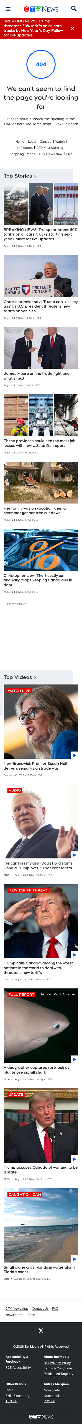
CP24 (9, 1390)
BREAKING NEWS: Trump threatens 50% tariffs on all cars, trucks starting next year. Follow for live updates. (40, 234)
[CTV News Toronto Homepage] (41, 9)
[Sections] (8, 9)
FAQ (55, 1308)
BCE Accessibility (18, 1367)
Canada (45, 141)
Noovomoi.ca (53, 1395)
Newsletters (14, 1315)
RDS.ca (49, 1401)
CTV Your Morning (49, 147)
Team (31, 1315)
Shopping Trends (22, 154)
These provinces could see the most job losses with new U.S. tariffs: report (40, 443)
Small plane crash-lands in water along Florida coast (39, 1269)
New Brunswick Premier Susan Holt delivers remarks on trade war (35, 766)
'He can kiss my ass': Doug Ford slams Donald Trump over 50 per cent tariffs (38, 865)
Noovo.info (52, 1390)
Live (69, 154)
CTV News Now (50, 154)
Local (32, 141)
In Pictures (25, 147)
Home (19, 141)
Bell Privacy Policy (57, 1363)
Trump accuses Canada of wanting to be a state (41, 1169)
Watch (60, 141)
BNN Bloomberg (17, 1395)
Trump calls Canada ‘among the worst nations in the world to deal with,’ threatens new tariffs (38, 968)
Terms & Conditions (58, 1368)
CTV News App (16, 1308)
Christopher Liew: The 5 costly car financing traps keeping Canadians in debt (38, 580)
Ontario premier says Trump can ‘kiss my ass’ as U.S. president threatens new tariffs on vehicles (41, 306)
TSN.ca (11, 1401)
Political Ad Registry (58, 1374)
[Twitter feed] (41, 1330)
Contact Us (40, 1308)
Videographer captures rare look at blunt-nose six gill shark (36, 1070)
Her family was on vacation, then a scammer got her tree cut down (35, 510)
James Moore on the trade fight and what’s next (37, 376)
